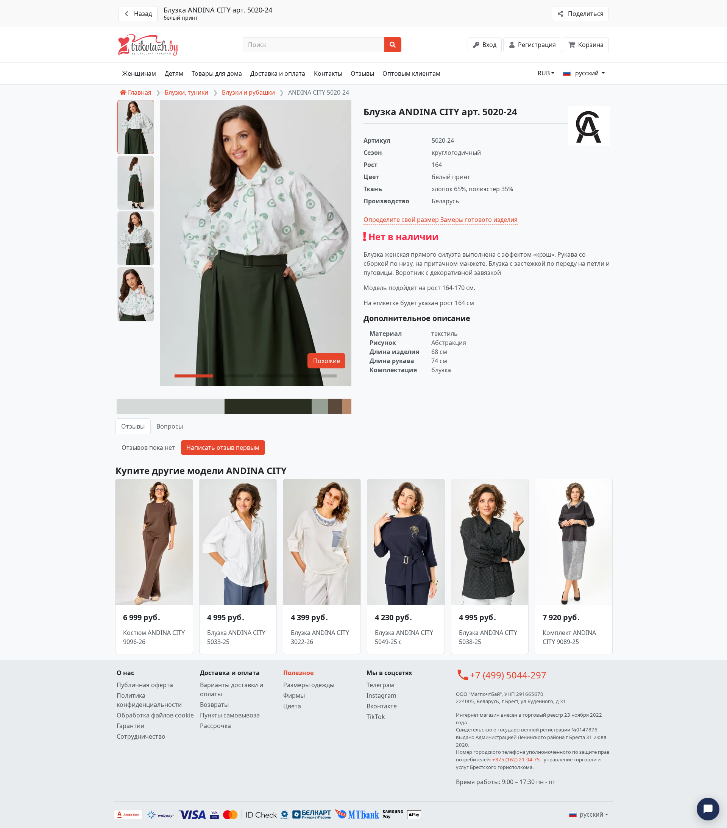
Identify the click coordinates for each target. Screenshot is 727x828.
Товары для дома (217, 73)
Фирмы (294, 695)
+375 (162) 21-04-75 (516, 759)
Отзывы (362, 73)
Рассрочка (215, 726)
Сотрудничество (141, 736)
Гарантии (130, 726)
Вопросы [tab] (169, 426)
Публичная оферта (145, 685)
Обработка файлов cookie (155, 715)
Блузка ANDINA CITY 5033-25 (236, 637)
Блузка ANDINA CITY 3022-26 (320, 637)
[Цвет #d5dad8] (171, 406)
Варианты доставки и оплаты (231, 689)
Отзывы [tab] (133, 426)
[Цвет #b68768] (346, 406)
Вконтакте (382, 706)
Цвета (292, 706)
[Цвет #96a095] (320, 406)
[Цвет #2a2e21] (268, 406)
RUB (544, 73)
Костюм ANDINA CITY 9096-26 (154, 637)
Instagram (381, 695)
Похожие (326, 361)
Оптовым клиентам (411, 73)
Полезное (298, 673)
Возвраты (214, 704)
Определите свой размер (401, 219)
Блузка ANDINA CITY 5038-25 (488, 637)
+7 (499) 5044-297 (508, 675)
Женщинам (139, 73)
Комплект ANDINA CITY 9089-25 (569, 637)
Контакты (328, 73)
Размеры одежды (308, 685)
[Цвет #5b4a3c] (335, 406)
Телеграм (380, 685)
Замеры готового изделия (479, 219)
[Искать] (392, 44)
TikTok (376, 717)
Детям (174, 73)
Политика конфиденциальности (149, 700)
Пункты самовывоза (230, 715)
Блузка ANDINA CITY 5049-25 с (404, 637)
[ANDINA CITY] (589, 126)
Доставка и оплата (277, 73)
